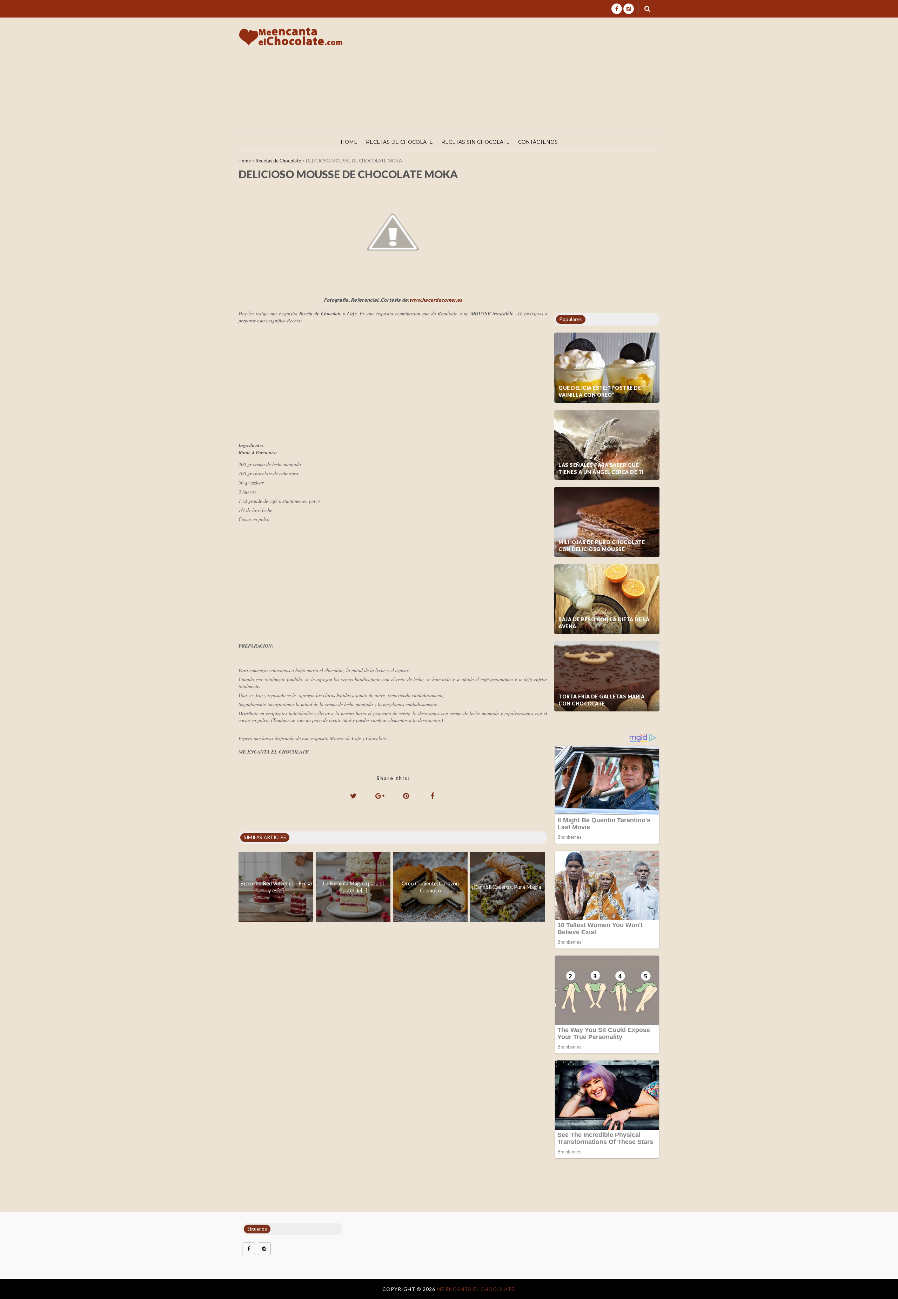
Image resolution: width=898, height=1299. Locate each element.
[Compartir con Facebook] (432, 795)
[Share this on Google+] (380, 795)
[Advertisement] (532, 76)
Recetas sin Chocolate (475, 142)
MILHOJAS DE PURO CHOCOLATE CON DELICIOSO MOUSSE (601, 545)
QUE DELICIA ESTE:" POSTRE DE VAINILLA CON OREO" (599, 391)
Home (349, 142)
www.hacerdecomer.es (435, 300)
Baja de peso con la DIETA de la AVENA (604, 622)
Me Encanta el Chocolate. (476, 1289)
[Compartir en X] (353, 795)
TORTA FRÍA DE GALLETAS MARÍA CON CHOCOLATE (601, 700)
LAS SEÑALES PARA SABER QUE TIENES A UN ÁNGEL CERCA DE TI (601, 468)
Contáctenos (538, 142)
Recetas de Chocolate (399, 142)
